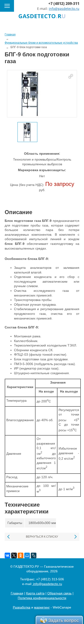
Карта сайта (35, 593)
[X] (14, 555)
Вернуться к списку (42, 536)
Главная (17, 593)
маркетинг (42, 607)
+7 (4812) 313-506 (50, 579)
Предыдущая (9, 537)
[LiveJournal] (33, 555)
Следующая (75, 537)
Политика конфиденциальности (42, 598)
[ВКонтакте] (7, 555)
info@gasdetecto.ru (64, 8)
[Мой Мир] (27, 555)
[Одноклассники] (20, 555)
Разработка (21, 607)
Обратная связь (59, 593)
